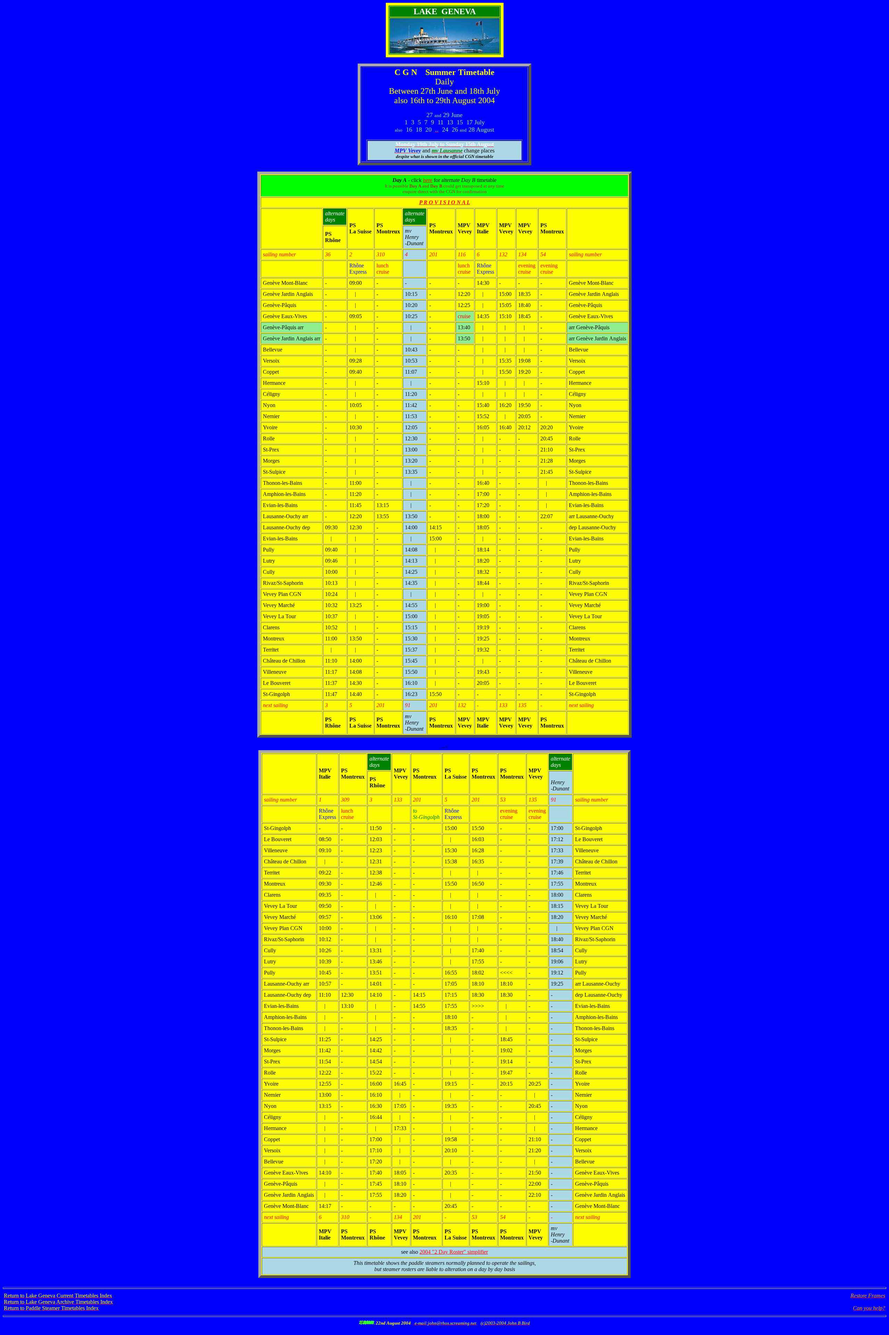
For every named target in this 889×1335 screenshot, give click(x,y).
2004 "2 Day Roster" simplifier (453, 1252)
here (427, 180)
